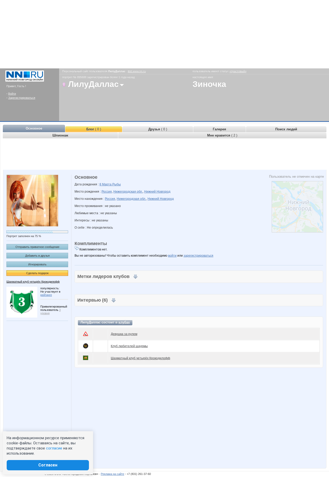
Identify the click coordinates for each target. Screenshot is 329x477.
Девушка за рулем (124, 334)
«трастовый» (238, 71)
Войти (12, 93)
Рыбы (116, 184)
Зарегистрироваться (21, 97)
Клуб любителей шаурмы (129, 346)
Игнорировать (37, 264)
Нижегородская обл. (128, 191)
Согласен (47, 465)
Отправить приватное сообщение (37, 246)
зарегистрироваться (198, 255)
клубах (124, 322)
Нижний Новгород (157, 191)
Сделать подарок (37, 273)
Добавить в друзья (37, 255)
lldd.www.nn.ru (137, 71)
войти (172, 255)
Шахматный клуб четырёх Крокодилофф (33, 281)
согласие (54, 448)
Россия (107, 191)
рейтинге (46, 294)
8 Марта (105, 184)
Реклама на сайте (112, 473)
